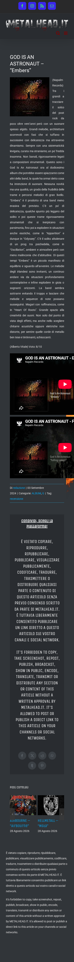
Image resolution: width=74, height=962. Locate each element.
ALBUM (36, 493)
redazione (19, 487)
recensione (16, 498)
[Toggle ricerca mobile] (58, 33)
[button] (12, 814)
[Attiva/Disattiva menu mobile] (66, 33)
